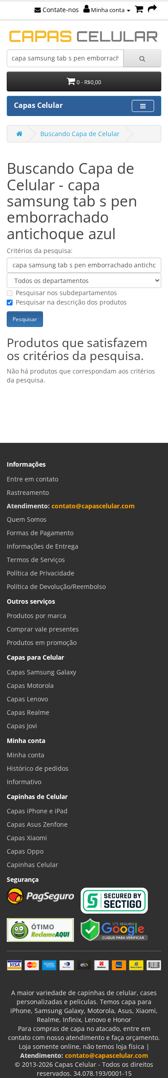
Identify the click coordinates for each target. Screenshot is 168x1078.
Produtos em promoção (42, 642)
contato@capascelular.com (93, 506)
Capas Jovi (22, 726)
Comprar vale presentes (43, 629)
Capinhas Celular (32, 864)
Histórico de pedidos (38, 768)
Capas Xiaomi (27, 837)
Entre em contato (32, 479)
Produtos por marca (36, 615)
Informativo (24, 781)
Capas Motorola (30, 685)
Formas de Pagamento (40, 532)
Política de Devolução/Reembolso (56, 586)
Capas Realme (28, 712)
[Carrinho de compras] (139, 9)
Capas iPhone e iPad (37, 811)
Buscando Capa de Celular (80, 133)
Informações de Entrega (42, 546)
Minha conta (108, 10)
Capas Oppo (25, 851)
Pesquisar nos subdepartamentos (66, 292)
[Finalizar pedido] (152, 9)
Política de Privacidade (40, 573)
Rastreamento (28, 492)
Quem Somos (27, 519)
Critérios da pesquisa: (40, 250)
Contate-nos (60, 9)
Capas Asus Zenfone (37, 824)
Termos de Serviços (36, 559)
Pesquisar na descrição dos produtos (71, 302)
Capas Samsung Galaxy (41, 672)
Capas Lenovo (27, 699)
